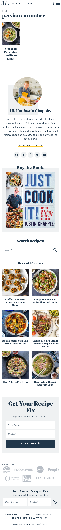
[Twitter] (37, 155)
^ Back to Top (13, 515)
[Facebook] (24, 155)
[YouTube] (44, 155)
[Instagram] (17, 155)
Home (4, 11)
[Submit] (55, 250)
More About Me (29, 145)
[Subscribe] (55, 502)
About (37, 515)
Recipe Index (19, 518)
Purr (46, 524)
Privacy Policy (38, 518)
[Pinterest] (30, 155)
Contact (48, 515)
